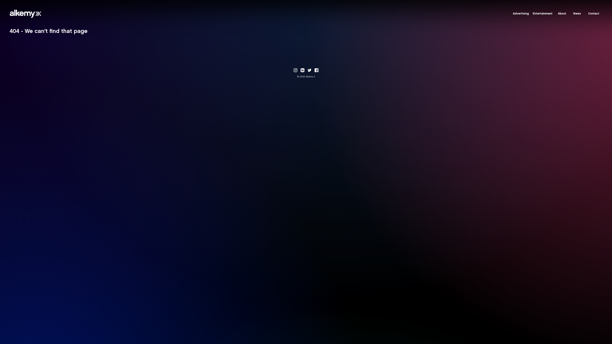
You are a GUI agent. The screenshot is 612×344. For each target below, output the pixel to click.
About (562, 13)
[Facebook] (316, 70)
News (577, 13)
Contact (593, 13)
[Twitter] (309, 70)
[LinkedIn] (302, 70)
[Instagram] (295, 70)
